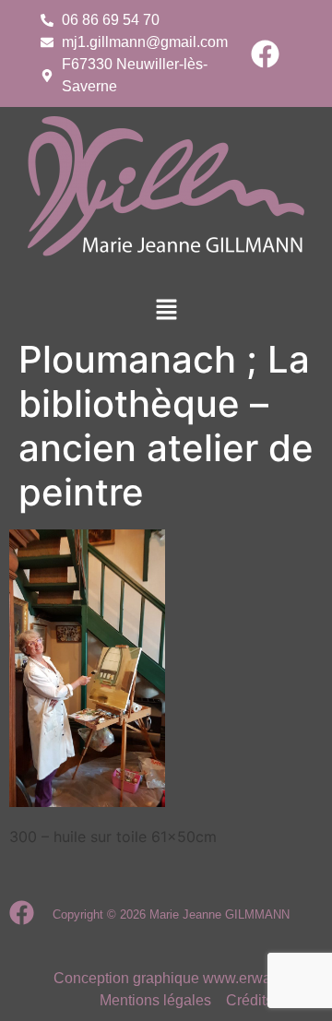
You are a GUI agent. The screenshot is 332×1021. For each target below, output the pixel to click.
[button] (166, 310)
